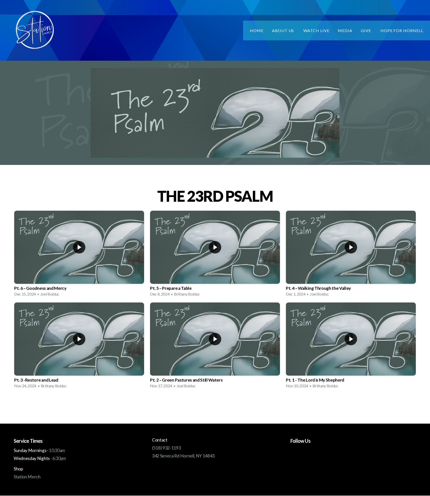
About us (283, 30)
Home (257, 30)
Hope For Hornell (401, 30)
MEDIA (345, 30)
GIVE (366, 30)
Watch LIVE (316, 30)
